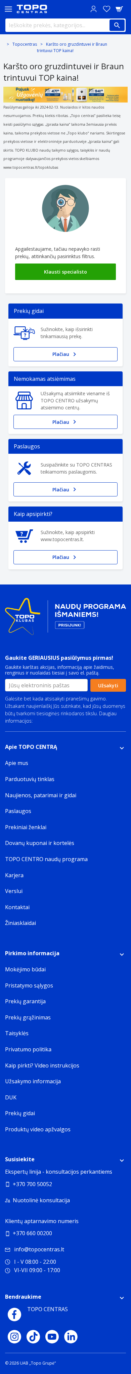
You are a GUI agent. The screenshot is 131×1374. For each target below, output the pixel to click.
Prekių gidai (20, 1113)
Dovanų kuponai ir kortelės (39, 843)
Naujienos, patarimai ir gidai (40, 795)
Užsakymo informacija (33, 1081)
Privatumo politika (53, 721)
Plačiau (60, 354)
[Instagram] (14, 1336)
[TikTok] (33, 1336)
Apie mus (16, 763)
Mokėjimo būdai (25, 969)
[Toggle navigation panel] (8, 9)
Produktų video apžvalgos (38, 1129)
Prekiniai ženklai (25, 827)
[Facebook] (14, 1314)
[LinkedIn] (71, 1336)
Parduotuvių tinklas (29, 779)
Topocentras (24, 44)
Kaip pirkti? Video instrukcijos (42, 1065)
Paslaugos (18, 811)
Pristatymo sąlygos (29, 985)
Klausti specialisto (65, 272)
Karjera (14, 875)
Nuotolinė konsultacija (41, 1200)
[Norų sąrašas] (106, 9)
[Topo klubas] (65, 619)
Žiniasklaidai (20, 923)
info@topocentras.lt (39, 1249)
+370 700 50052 (32, 1184)
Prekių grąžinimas (28, 1017)
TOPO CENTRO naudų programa (46, 859)
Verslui (14, 891)
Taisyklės (17, 1033)
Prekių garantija (25, 1001)
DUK (10, 1097)
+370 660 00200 (32, 1233)
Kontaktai (17, 907)
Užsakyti (108, 685)
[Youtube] (52, 1336)
